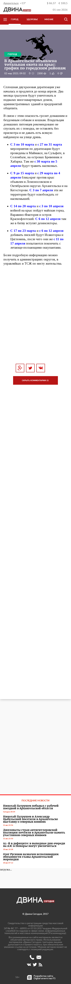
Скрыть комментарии (35, 380)
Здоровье (32, 19)
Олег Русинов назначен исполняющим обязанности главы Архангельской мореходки (31, 857)
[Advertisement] (35, 318)
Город (14, 19)
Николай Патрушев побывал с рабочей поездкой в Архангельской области (31, 807)
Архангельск (11, 3)
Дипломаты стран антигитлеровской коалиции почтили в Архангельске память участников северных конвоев (34, 832)
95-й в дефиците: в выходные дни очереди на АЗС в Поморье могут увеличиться (34, 844)
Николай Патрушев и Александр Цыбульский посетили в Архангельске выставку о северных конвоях (30, 819)
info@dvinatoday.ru (39, 957)
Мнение (48, 19)
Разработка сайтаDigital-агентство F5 (44, 977)
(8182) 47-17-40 (32, 957)
